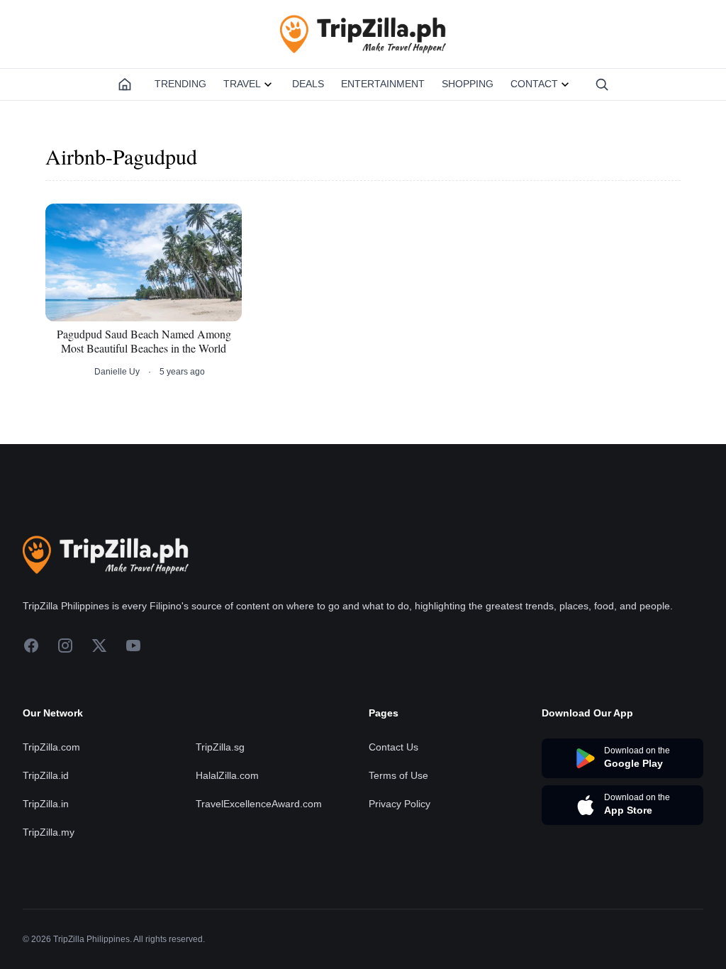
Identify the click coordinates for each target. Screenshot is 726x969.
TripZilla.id (46, 775)
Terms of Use (398, 775)
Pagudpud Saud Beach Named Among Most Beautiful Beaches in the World (144, 341)
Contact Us (393, 747)
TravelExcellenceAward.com (259, 803)
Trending (180, 83)
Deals (308, 83)
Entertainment (383, 83)
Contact (534, 83)
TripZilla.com (51, 747)
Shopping (467, 83)
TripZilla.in (46, 803)
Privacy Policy (399, 803)
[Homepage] (125, 84)
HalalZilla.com (227, 775)
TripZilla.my (48, 832)
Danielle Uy (117, 372)
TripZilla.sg (220, 747)
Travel (242, 83)
